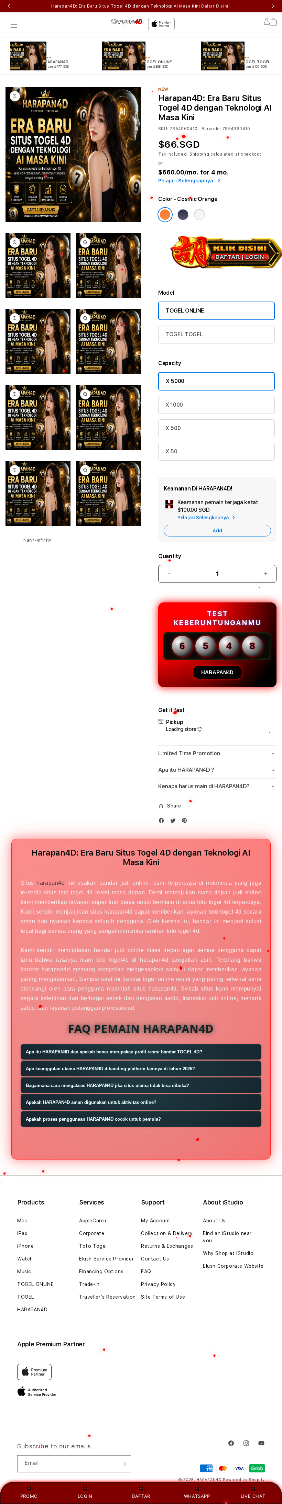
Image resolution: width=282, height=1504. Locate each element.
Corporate (91, 1233)
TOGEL (25, 1297)
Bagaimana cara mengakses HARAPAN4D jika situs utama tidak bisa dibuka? (107, 1085)
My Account (156, 1220)
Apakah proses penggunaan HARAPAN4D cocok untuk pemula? (93, 1119)
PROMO (29, 1496)
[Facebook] (163, 822)
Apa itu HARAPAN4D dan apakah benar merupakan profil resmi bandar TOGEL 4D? (114, 1051)
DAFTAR (141, 1496)
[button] (14, 24)
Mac (22, 1220)
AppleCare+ (93, 1220)
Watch (25, 1259)
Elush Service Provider (106, 1259)
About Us (214, 1220)
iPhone (25, 1246)
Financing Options (101, 1271)
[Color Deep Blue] (182, 214)
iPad (22, 1233)
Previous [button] (9, 6)
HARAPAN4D (217, 672)
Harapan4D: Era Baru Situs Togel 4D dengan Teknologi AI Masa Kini (141, 6)
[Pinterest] (186, 822)
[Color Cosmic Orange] (165, 215)
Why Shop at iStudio (228, 1253)
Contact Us (155, 1259)
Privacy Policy (158, 1284)
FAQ (146, 1271)
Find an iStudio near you (227, 1237)
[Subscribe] (123, 1463)
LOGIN (85, 1496)
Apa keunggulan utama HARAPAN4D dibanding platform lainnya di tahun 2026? (110, 1068)
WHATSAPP (197, 1496)
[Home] (126, 22)
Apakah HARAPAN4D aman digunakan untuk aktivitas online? (91, 1102)
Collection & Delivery (167, 1233)
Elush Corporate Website (233, 1266)
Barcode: (211, 128)
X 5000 (175, 381)
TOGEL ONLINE (185, 310)
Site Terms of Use (163, 1297)
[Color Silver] (199, 214)
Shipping (199, 154)
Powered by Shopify (244, 1480)
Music (24, 1271)
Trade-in (89, 1284)
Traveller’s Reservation (107, 1297)
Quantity (169, 556)
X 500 (173, 428)
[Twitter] (175, 822)
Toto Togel (93, 1246)
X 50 (171, 451)
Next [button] (273, 6)
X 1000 (174, 405)
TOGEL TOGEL (184, 334)
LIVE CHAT (253, 1496)
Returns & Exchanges (167, 1246)
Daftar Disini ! (216, 6)
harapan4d (50, 883)
